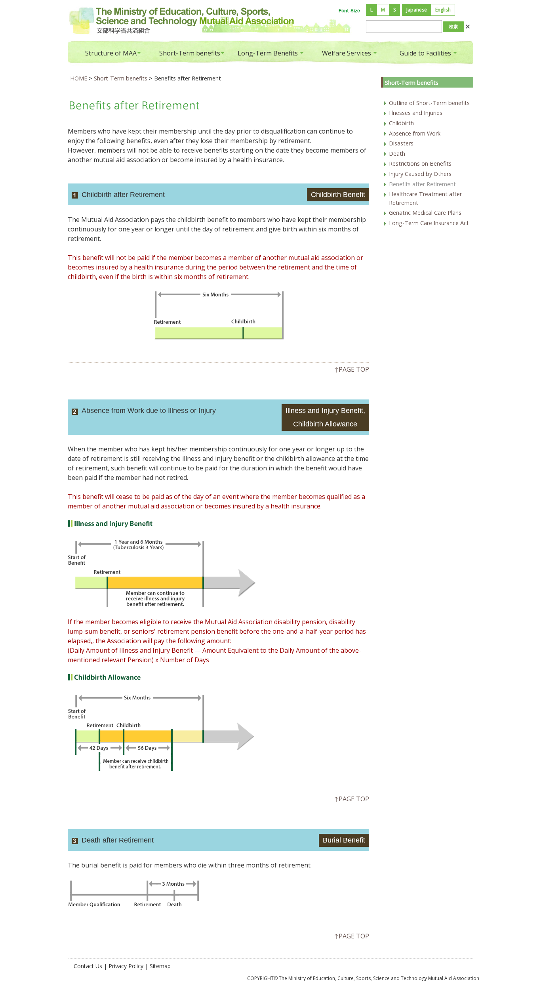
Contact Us (88, 966)
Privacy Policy (126, 966)
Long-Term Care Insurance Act (429, 223)
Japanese (416, 9)
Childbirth (401, 123)
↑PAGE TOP (351, 369)
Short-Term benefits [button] (189, 53)
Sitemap (160, 966)
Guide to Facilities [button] (426, 53)
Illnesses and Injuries (415, 113)
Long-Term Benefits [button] (268, 53)
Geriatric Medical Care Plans (425, 212)
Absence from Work (414, 133)
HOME (78, 78)
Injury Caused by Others (420, 174)
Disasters (401, 143)
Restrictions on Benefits (420, 163)
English (443, 9)
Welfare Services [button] (347, 53)
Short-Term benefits (120, 78)
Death (397, 153)
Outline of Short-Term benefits (429, 103)
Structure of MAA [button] (111, 53)
